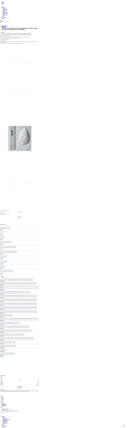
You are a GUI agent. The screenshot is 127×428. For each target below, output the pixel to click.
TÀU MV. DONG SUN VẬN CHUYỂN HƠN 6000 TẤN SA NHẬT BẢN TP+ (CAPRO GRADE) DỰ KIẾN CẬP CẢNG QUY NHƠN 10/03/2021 (17, 337)
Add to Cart (1, 244)
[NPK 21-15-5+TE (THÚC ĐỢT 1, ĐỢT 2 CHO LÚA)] (6, 270)
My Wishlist (3, 2)
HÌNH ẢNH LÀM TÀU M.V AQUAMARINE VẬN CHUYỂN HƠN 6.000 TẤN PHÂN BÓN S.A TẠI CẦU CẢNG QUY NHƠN (14, 326)
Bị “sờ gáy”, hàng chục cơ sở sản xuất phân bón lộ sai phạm (8, 341)
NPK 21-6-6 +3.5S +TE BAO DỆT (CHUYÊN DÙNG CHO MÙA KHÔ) (8, 252)
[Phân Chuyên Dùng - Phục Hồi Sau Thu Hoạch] (6, 241)
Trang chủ (4, 25)
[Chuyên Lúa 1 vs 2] (2, 236)
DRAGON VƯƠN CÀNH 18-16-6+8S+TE (5, 228)
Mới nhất (3, 276)
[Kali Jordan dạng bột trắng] (3, 260)
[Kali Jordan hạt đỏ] (2, 265)
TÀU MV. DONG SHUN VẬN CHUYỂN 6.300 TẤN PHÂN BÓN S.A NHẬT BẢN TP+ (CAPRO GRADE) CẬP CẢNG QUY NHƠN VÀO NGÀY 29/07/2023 (18, 295)
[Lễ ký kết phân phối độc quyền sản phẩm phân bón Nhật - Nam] (8, 346)
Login (2, 3)
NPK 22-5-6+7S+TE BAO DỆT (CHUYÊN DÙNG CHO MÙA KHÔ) (8, 247)
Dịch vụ (2, 398)
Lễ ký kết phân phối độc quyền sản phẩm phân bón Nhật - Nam (8, 345)
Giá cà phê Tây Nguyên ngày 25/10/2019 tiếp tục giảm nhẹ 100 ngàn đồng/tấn (10, 322)
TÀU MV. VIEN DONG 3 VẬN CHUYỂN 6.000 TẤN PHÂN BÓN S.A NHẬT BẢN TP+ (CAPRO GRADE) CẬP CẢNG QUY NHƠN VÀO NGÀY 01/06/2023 (18, 303)
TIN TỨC (4, 27)
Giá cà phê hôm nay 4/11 (3, 349)
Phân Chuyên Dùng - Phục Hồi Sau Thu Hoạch (6, 242)
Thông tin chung (3, 403)
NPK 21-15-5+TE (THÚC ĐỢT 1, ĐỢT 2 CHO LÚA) (6, 271)
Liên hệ (2, 400)
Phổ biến (3, 277)
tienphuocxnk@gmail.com (5, 409)
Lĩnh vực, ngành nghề (4, 404)
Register (3, 4)
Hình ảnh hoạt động (4, 405)
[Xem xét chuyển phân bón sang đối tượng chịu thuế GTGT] (7, 354)
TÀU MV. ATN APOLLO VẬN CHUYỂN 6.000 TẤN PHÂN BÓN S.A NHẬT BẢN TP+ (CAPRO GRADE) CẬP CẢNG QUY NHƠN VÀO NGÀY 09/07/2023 (18, 299)
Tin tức (2, 399)
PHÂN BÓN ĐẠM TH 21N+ (3, 257)
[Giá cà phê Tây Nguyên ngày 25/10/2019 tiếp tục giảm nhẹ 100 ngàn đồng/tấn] (9, 323)
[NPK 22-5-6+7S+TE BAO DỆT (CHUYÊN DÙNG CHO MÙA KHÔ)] (8, 246)
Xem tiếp (28, 391)
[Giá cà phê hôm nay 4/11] (3, 350)
